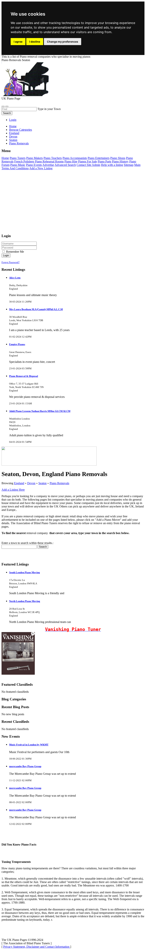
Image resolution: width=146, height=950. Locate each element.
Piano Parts (104, 161)
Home (13, 126)
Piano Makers (34, 158)
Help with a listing (112, 164)
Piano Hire (70, 161)
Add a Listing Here (13, 489)
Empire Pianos (17, 344)
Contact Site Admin (88, 164)
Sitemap (128, 164)
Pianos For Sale (87, 161)
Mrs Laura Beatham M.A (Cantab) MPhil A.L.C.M (36, 309)
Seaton (42, 483)
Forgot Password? (11, 262)
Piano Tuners (17, 158)
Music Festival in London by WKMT (28, 744)
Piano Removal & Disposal (23, 376)
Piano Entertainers (99, 158)
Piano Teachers (53, 158)
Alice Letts (15, 277)
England (19, 483)
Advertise (48, 164)
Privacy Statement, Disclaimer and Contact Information (36, 946)
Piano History (120, 161)
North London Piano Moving (24, 601)
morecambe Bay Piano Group (25, 766)
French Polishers (24, 161)
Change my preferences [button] (62, 41)
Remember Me (14, 251)
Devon (31, 483)
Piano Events (34, 164)
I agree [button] (18, 41)
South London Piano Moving (24, 572)
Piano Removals (59, 483)
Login (12, 119)
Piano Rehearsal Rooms (49, 161)
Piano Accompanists (75, 158)
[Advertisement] (73, 203)
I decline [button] (34, 41)
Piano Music (17, 164)
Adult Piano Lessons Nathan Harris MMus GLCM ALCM (39, 411)
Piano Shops (117, 158)
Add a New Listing (40, 168)
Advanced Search (65, 164)
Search (7, 113)
